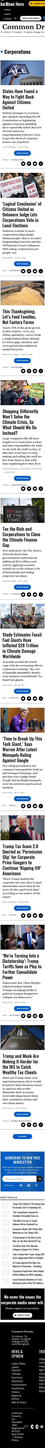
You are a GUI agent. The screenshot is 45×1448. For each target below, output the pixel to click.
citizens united (17, 160)
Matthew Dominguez (11, 355)
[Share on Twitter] (23, 163)
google (12, 805)
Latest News (19, 1363)
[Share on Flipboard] (29, 163)
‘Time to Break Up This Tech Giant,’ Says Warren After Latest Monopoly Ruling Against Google (22, 749)
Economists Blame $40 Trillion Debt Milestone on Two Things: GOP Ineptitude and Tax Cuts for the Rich (28, 1230)
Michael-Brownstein (10, 469)
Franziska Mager (9, 581)
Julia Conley (7, 685)
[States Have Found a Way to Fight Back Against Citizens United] (22, 72)
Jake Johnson (7, 1002)
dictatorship (14, 1015)
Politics (16, 1392)
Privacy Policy (17, 1438)
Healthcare (18, 1388)
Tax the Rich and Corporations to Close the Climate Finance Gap (21, 536)
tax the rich (16, 594)
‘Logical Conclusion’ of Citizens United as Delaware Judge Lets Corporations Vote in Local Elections (22, 214)
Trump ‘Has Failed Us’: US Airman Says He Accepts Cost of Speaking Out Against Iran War (28, 1205)
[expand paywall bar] (42, 6)
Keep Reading (22, 153)
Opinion (5, 160)
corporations (15, 270)
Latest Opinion (16, 1368)
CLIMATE (7, 14)
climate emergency (19, 485)
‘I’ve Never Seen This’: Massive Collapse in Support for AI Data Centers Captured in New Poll (26, 1247)
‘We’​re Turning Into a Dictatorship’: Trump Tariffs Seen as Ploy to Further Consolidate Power (21, 966)
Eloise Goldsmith (9, 902)
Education (17, 1381)
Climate (16, 1373)
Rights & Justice (16, 1397)
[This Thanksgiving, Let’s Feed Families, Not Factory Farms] (22, 292)
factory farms (17, 367)
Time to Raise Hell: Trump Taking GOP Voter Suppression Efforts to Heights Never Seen (28, 1256)
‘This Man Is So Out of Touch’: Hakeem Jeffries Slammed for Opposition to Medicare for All (25, 1222)
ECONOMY (8, 19)
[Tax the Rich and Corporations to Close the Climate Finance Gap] (22, 510)
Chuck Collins (8, 1108)
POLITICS (7, 23)
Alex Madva (25, 469)
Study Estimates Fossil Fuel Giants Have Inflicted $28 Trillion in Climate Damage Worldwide (22, 645)
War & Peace (19, 1402)
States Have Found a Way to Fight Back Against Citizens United (20, 99)
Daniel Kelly (37, 469)
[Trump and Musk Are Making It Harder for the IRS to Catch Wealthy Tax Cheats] (22, 1037)
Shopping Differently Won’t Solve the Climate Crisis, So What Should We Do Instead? (20, 422)
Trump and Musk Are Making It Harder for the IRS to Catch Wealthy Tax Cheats (20, 1063)
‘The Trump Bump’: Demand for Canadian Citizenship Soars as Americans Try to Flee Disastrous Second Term (26, 1214)
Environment (19, 1384)
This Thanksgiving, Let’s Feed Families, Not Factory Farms (19, 316)
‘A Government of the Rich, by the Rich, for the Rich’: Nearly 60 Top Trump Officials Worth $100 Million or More (28, 1239)
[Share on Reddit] (35, 163)
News (4, 270)
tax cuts (12, 915)
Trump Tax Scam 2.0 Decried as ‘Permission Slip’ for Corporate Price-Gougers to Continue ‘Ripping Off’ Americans (22, 859)
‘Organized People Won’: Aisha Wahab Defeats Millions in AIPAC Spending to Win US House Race (28, 1272)
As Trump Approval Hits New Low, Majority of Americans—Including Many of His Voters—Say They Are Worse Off (27, 1264)
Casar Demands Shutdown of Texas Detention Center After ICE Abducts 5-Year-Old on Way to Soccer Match (28, 1281)
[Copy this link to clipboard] (41, 163)
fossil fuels (14, 698)
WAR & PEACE (6, 35)
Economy (17, 1377)
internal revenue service (21, 1121)
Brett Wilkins (7, 258)
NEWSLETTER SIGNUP (30, 18)
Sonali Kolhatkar (9, 147)
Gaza (42, 1373)
